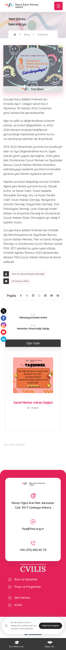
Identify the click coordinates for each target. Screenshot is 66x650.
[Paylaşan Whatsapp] (39, 295)
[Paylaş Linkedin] (33, 295)
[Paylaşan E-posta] (51, 295)
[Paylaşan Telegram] (45, 295)
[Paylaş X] (27, 295)
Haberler (35, 408)
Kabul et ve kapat (50, 626)
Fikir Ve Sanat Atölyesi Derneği (28, 274)
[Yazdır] (57, 295)
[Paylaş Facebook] (21, 295)
